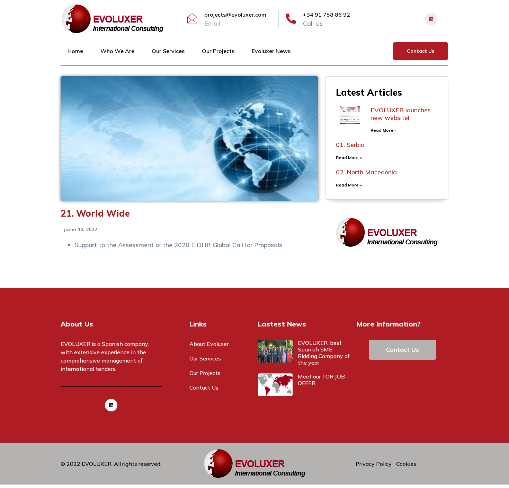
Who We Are (117, 50)
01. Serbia (350, 145)
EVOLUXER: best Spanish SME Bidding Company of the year (324, 352)
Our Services (168, 50)
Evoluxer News (271, 50)
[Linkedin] (431, 19)
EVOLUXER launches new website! (400, 114)
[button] (420, 51)
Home (75, 50)
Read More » (383, 130)
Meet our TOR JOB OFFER (321, 379)
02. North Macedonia (366, 172)
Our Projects (218, 50)
